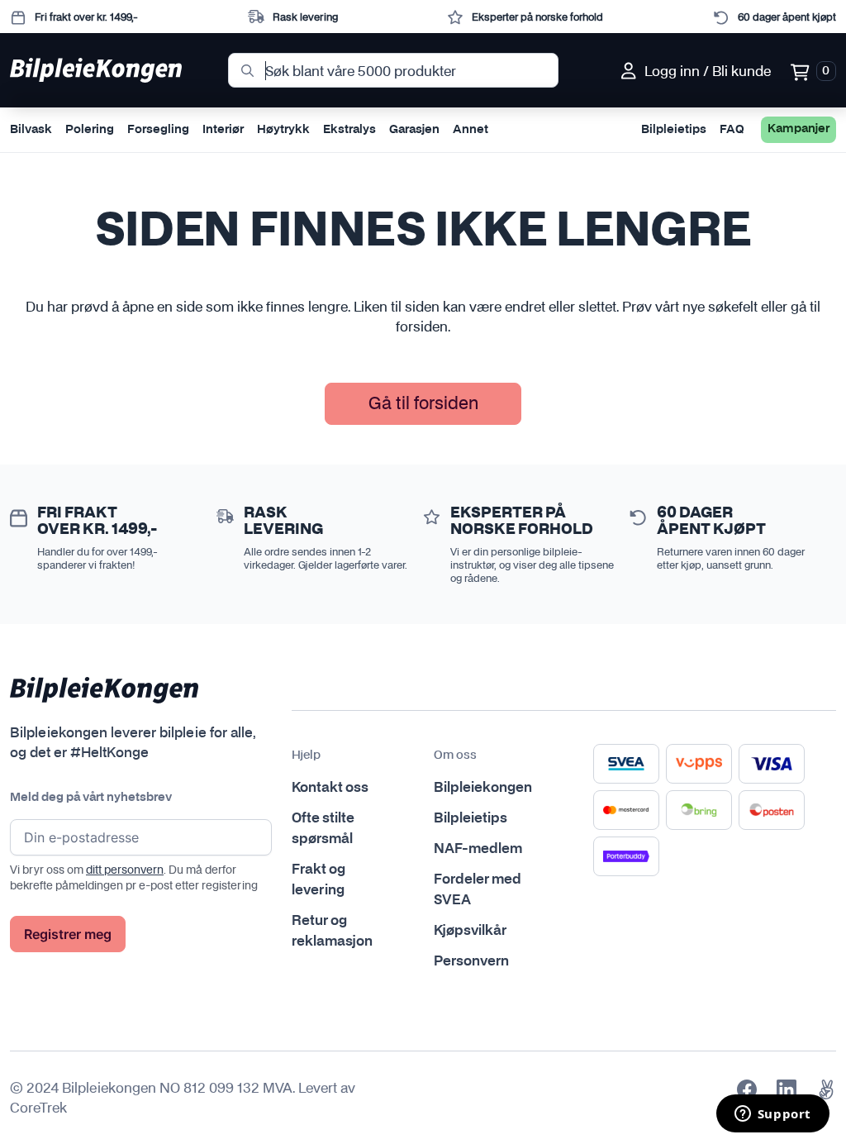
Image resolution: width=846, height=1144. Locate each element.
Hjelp (306, 755)
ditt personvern (125, 869)
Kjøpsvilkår (470, 930)
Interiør (223, 130)
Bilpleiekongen (483, 787)
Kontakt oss (330, 787)
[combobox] (393, 70)
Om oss (455, 755)
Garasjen (414, 130)
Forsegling (158, 130)
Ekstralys (349, 130)
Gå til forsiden (423, 402)
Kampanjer (798, 129)
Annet (470, 130)
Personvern (471, 961)
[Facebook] (747, 1089)
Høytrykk (283, 130)
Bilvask (31, 130)
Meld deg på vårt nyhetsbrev (91, 797)
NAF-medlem (478, 849)
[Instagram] (786, 1089)
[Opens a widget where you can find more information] (772, 1115)
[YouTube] (826, 1089)
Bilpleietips (673, 130)
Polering (89, 130)
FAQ (732, 130)
